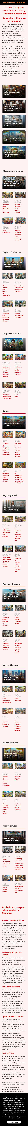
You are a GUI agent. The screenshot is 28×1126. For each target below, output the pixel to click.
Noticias (5, 411)
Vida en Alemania (10, 742)
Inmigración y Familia (11, 333)
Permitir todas (14, 1122)
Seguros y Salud (9, 495)
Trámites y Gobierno (11, 584)
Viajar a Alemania (10, 665)
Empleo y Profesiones (11, 252)
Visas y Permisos (9, 826)
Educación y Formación (12, 171)
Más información (16, 1118)
